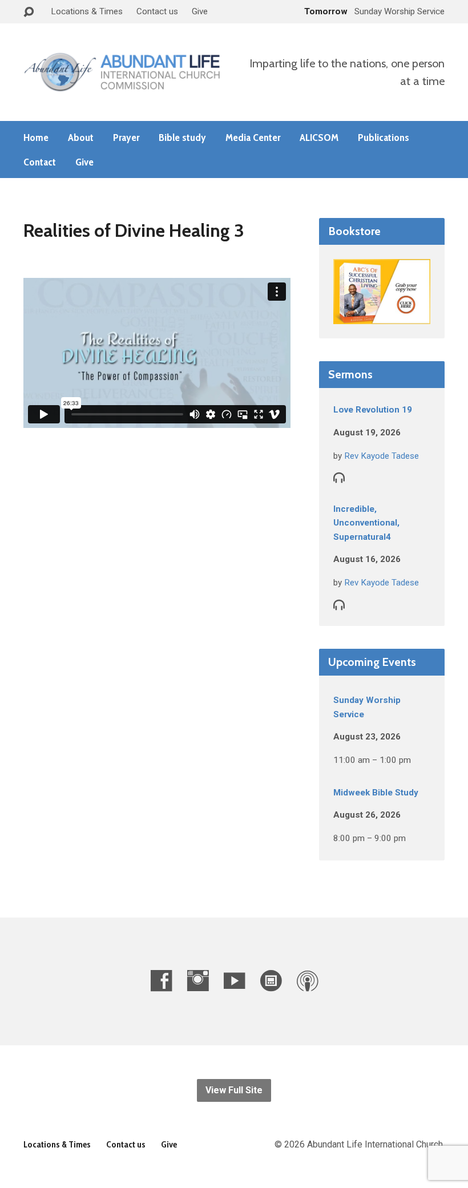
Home (36, 137)
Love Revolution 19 (372, 410)
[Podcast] (307, 980)
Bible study (182, 137)
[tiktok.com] (270, 980)
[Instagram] (197, 980)
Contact (39, 162)
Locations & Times (87, 11)
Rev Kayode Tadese (381, 456)
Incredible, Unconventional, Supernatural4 (366, 523)
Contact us (157, 11)
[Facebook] (161, 980)
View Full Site (234, 1090)
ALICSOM (319, 137)
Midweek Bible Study (375, 792)
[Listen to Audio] (339, 477)
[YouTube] (234, 980)
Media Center (252, 137)
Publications (383, 137)
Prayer (126, 137)
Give (200, 11)
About (81, 137)
